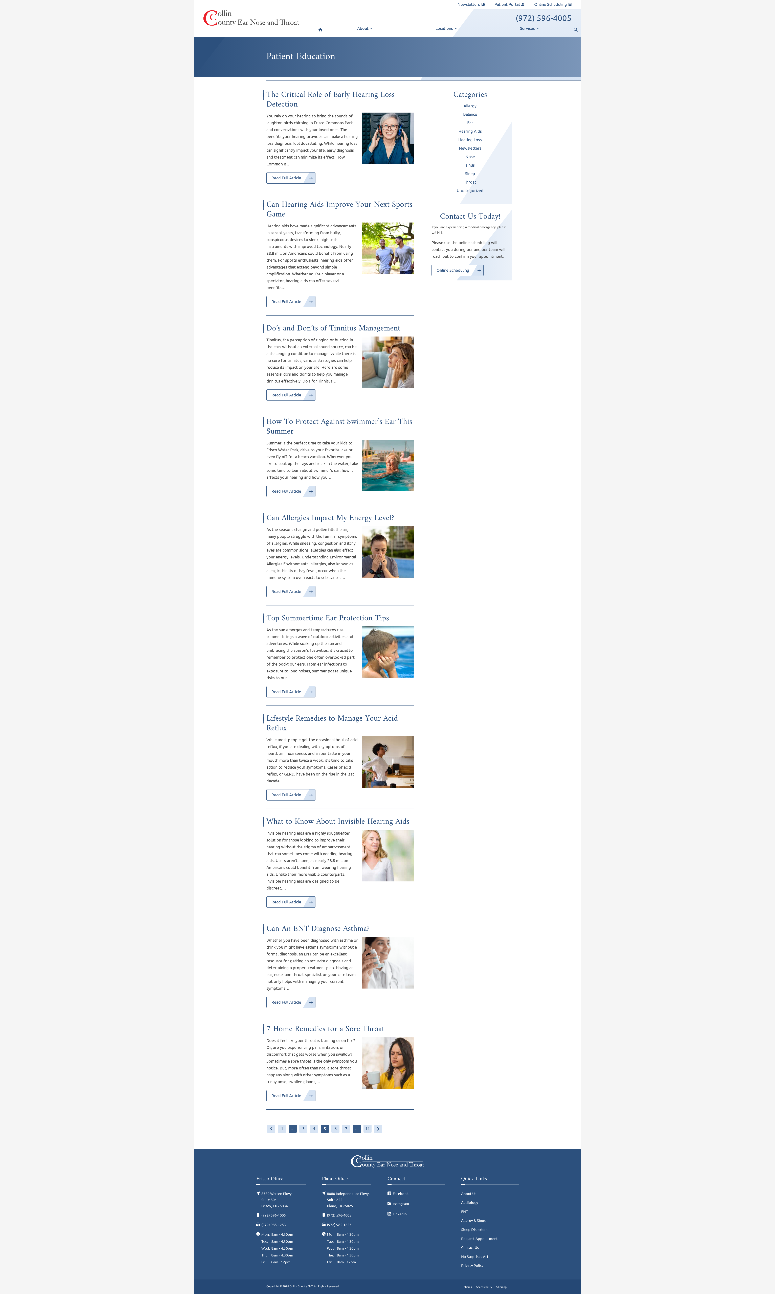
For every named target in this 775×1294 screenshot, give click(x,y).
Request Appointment (479, 1239)
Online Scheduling (550, 4)
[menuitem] (320, 31)
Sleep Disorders (474, 1229)
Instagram (401, 1204)
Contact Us (470, 1247)
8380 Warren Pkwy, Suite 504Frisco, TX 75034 (276, 1200)
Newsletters (469, 4)
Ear (470, 122)
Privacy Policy (472, 1265)
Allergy (470, 105)
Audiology (469, 1202)
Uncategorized (470, 190)
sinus (470, 165)
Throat (470, 182)
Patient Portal (507, 4)
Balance (470, 114)
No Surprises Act (474, 1256)
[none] (365, 31)
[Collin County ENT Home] (251, 18)
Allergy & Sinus (473, 1220)
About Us (468, 1194)
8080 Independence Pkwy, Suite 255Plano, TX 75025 (348, 1200)
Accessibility (484, 1287)
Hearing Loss (470, 139)
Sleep (470, 173)
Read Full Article (286, 178)
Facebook (400, 1194)
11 (367, 1128)
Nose (470, 156)
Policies (467, 1287)
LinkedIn (400, 1214)
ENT (464, 1211)
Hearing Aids (470, 131)
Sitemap (501, 1287)
